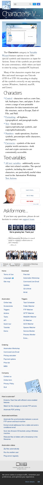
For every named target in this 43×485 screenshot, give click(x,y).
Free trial (26, 274)
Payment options (10, 359)
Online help (8, 302)
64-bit (25, 292)
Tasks (6, 316)
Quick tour (7, 324)
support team (28, 219)
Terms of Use (8, 274)
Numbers (9, 133)
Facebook (38, 4)
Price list (7, 362)
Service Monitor (29, 331)
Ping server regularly (11, 456)
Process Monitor (29, 334)
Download (25, 271)
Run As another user (11, 452)
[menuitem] (15, 4)
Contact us (7, 376)
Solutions (17, 264)
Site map (7, 281)
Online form (8, 380)
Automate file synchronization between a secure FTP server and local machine (21, 420)
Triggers (6, 309)
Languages (8, 278)
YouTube (18, 464)
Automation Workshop (31, 264)
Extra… (26, 338)
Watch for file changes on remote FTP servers (20, 406)
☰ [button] (15, 4)
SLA (5, 387)
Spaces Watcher (29, 327)
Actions (6, 313)
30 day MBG (36, 204)
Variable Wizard (15, 265)
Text (7, 123)
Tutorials (7, 327)
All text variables (13, 163)
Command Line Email (31, 281)
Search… (30, 4)
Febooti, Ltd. (6, 5)
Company (5, 373)
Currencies (10, 143)
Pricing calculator (10, 355)
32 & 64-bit (27, 288)
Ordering (5, 345)
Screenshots (8, 306)
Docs (5, 265)
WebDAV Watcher (29, 316)
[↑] (21, 23)
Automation (6, 299)
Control (8, 98)
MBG (5, 366)
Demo (6, 331)
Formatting (10, 117)
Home (4, 271)
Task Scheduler (29, 302)
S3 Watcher (27, 320)
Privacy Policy (9, 383)
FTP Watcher (28, 309)
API (5, 320)
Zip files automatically (11, 448)
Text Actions (11, 178)
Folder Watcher (28, 306)
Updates (26, 285)
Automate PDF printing (12, 409)
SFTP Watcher (28, 313)
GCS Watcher (28, 324)
